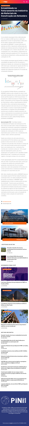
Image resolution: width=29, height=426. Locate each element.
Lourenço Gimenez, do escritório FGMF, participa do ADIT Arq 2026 (14, 384)
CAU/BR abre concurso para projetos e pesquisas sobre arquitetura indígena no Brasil (13, 362)
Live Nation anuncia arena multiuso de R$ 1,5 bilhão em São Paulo (13, 304)
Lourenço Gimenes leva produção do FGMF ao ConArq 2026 (14, 283)
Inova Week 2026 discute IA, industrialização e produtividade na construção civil (17, 258)
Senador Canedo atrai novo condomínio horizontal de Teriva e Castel (17, 249)
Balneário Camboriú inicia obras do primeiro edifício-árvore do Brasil (13, 325)
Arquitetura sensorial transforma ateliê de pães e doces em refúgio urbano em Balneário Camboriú (14, 367)
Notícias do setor (5, 5)
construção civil (7, 203)
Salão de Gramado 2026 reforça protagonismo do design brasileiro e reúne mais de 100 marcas (13, 379)
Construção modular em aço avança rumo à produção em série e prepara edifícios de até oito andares (13, 373)
